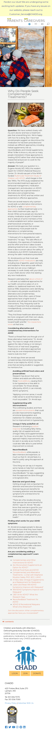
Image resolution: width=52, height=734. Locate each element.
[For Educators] (48, 24)
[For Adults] (42, 24)
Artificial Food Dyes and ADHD (26, 570)
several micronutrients (25, 410)
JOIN (25, 673)
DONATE (37, 673)
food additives (24, 381)
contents (9, 622)
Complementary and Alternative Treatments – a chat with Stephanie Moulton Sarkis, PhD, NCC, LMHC (28, 575)
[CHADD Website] (29, 24)
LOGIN (15, 673)
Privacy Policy (11, 703)
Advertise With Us (25, 703)
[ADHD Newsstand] (36, 24)
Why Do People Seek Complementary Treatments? (23, 94)
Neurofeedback (19, 452)
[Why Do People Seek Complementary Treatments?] (26, 114)
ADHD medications (27, 261)
